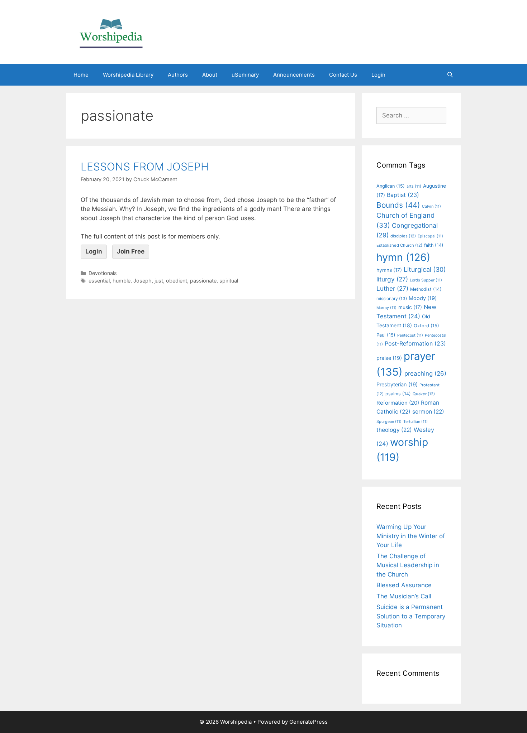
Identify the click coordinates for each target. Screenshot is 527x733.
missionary (391, 298)
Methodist (426, 289)
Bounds (398, 205)
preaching (425, 373)
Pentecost (410, 335)
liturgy (392, 279)
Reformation (397, 403)
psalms (398, 393)
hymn (403, 257)
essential (99, 281)
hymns (389, 270)
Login (378, 74)
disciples (403, 235)
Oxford (426, 325)
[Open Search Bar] (450, 75)
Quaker (424, 393)
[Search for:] (411, 115)
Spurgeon (389, 421)
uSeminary (245, 74)
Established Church (399, 245)
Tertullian (415, 421)
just (159, 281)
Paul (385, 335)
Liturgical (425, 269)
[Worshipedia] (111, 31)
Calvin (431, 206)
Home (81, 74)
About (209, 74)
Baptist (403, 194)
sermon (428, 411)
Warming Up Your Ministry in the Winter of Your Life (410, 536)
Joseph (142, 281)
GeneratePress (308, 721)
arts (414, 186)
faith (433, 245)
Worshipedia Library (128, 74)
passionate (203, 281)
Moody (423, 298)
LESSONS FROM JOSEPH (145, 166)
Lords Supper (426, 280)
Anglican (390, 186)
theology (394, 429)
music (410, 307)
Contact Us (343, 74)
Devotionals (103, 273)
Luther (392, 288)
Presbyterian (397, 384)
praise (389, 358)
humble (121, 281)
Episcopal (430, 236)
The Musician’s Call (403, 596)
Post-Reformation (415, 343)
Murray (386, 307)
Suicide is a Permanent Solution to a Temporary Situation (410, 616)
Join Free (130, 251)
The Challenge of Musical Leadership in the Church (407, 565)
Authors (178, 74)
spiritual (228, 281)
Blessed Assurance (404, 585)
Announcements (294, 74)
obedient (176, 281)
